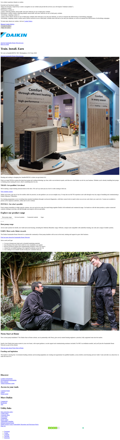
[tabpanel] (60, 226)
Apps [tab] (42, 217)
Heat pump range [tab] (7, 217)
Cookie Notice (28, 21)
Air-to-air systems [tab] (19, 217)
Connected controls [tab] (32, 217)
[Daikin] (14, 41)
